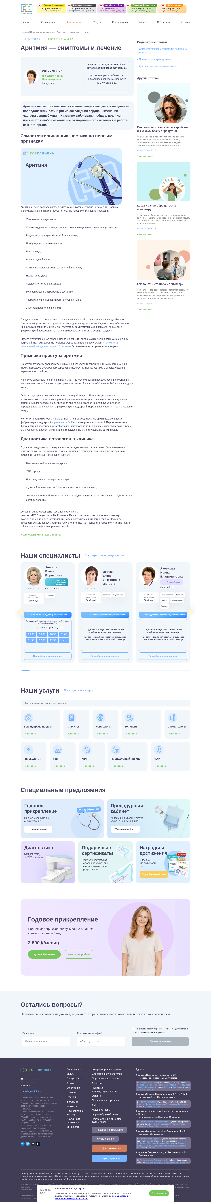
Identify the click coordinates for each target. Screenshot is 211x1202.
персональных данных (154, 1032)
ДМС (94, 1105)
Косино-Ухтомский (146, 1087)
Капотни (151, 1147)
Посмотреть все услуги (78, 690)
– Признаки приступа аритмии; (154, 59)
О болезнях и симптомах (42, 32)
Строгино (160, 1126)
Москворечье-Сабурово (175, 1145)
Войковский (142, 1126)
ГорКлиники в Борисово (151, 1139)
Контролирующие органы (106, 1069)
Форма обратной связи (105, 1114)
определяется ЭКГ (62, 422)
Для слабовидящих (112, 1148)
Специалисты (120, 22)
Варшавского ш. (152, 1106)
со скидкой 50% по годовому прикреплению (165, 615)
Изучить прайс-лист (111, 1158)
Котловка (182, 1104)
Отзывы (185, 22)
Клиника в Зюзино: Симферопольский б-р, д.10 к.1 (161, 1095)
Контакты (72, 1106)
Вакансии (72, 1101)
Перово (140, 1085)
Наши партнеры (101, 1109)
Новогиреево (151, 1085)
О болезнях (163, 22)
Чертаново (160, 1104)
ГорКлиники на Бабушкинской (153, 1160)
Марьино (159, 1145)
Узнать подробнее (125, 829)
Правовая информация (105, 1100)
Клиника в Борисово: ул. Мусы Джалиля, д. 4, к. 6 (161, 1132)
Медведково (169, 1162)
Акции (142, 22)
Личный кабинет (106, 1138)
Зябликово (142, 1143)
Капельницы (74, 22)
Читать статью (145, 156)
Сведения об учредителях (107, 1074)
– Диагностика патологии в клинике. (157, 66)
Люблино (141, 1147)
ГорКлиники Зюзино (149, 1102)
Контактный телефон (89, 1033)
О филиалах (48, 22)
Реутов (167, 1087)
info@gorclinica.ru (32, 1091)
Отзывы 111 (149, 588)
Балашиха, (178, 1087)
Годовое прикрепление (110, 1129)
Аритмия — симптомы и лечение (73, 32)
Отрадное (158, 1162)
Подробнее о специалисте (47, 656)
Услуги (97, 22)
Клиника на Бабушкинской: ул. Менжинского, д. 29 (161, 1153)
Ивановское (175, 1085)
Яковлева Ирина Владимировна (52, 77)
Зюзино (141, 1104)
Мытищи (149, 1162)
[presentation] (20, 612)
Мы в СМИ (73, 1127)
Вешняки (185, 1085)
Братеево (148, 1141)
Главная (25, 22)
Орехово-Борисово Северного (162, 1143)
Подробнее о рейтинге (153, 874)
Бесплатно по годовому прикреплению (49, 615)
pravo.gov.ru (26, 1198)
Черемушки (171, 1104)
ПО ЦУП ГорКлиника (30, 1125)
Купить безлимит (38, 829)
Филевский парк (176, 1124)
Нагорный (150, 1104)
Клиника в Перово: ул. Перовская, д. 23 (156, 1076)
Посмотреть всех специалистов (104, 555)
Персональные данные (105, 1078)
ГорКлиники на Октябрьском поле (155, 1122)
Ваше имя (28, 1033)
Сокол (152, 1126)
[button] (26, 670)
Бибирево (180, 1162)
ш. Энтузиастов (147, 1089)
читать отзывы (29, 1082)
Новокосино (163, 1085)
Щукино (151, 1124)
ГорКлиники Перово (149, 1083)
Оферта (96, 1095)
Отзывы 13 (33, 588)
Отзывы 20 (90, 588)
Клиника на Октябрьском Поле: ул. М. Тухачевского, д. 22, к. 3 (162, 1114)
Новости (71, 1092)
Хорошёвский (162, 1124)
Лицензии (97, 1083)
